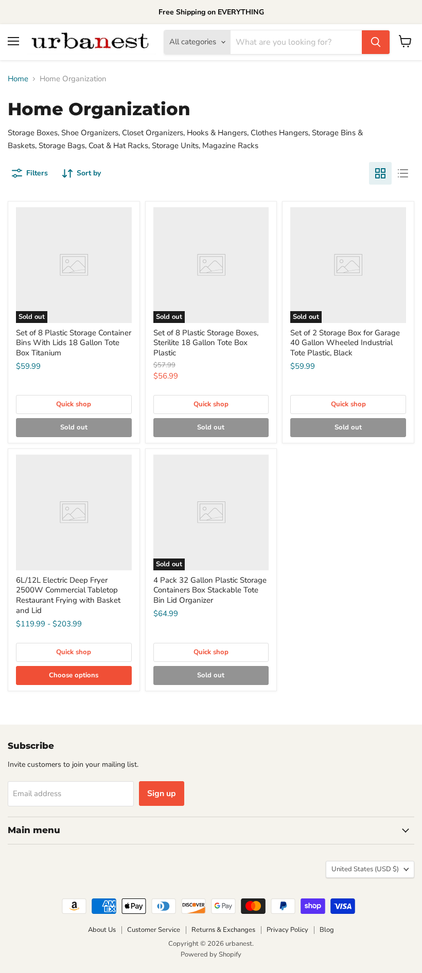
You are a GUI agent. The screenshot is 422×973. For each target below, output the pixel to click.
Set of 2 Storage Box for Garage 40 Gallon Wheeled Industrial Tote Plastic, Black (345, 343)
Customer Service (153, 929)
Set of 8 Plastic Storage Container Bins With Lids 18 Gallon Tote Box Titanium (73, 343)
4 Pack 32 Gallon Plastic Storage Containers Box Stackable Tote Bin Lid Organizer (210, 590)
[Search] (376, 42)
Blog (327, 929)
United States (365, 869)
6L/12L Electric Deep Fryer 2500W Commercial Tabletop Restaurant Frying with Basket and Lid (68, 595)
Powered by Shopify (211, 954)
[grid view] (380, 173)
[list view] (403, 173)
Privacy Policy (287, 929)
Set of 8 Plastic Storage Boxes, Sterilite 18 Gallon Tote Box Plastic (205, 343)
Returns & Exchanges (223, 929)
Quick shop (73, 404)
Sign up (161, 793)
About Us (102, 929)
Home (18, 79)
